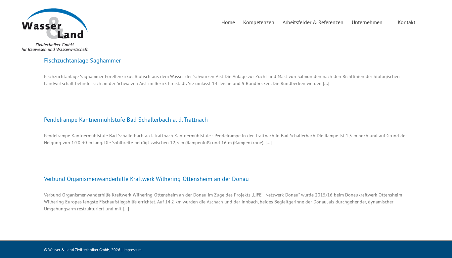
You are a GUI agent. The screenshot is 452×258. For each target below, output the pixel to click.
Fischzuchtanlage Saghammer (82, 60)
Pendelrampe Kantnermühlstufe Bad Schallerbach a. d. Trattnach (126, 119)
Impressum (132, 249)
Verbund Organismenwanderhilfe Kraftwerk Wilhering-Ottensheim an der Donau (146, 179)
